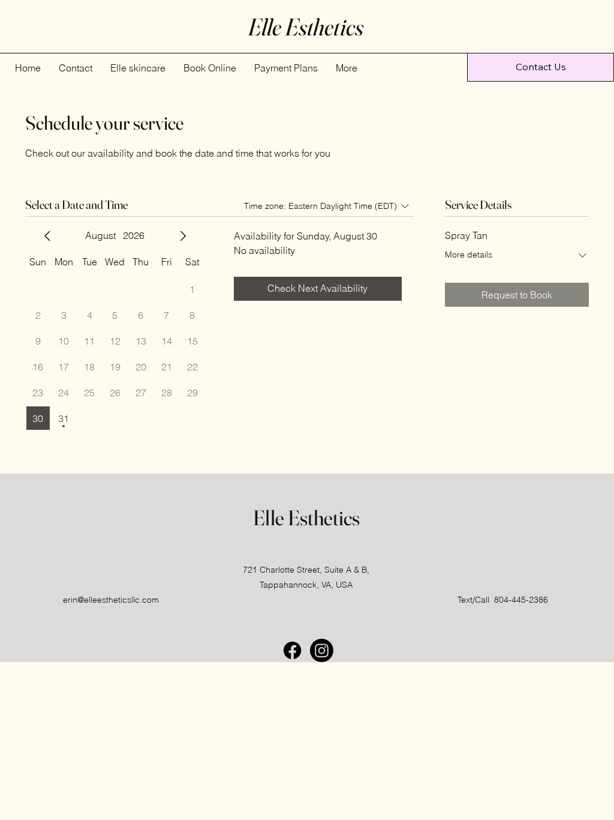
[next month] (183, 236)
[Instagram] (321, 650)
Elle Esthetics (306, 518)
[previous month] (47, 236)
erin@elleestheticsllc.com (111, 599)
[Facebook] (292, 650)
